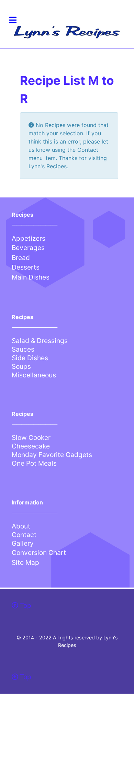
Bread (21, 257)
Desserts (26, 267)
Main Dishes (30, 277)
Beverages (28, 247)
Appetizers (28, 238)
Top (24, 605)
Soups (21, 366)
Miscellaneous (34, 375)
